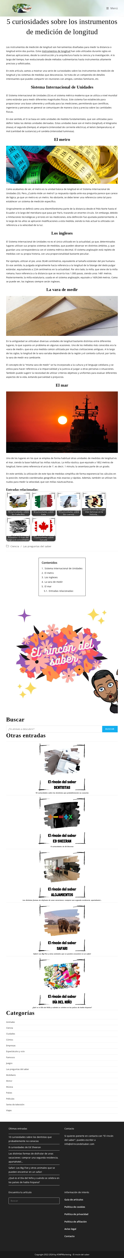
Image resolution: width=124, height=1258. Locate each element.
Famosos (10, 1057)
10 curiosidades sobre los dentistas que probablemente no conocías (62, 793)
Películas (10, 1098)
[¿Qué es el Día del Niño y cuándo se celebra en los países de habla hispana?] (62, 981)
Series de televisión (15, 1104)
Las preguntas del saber (37, 546)
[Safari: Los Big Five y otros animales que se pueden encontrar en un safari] (62, 928)
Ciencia (14, 546)
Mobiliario (11, 1075)
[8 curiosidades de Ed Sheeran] (62, 820)
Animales (10, 1022)
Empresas (11, 1045)
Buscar (109, 729)
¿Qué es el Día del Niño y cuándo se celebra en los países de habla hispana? (62, 1007)
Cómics (9, 1039)
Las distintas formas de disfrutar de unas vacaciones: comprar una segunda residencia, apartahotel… (62, 900)
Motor (9, 1080)
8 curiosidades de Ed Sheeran (62, 846)
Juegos (9, 1063)
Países (9, 1092)
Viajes (9, 1110)
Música (9, 1086)
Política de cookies (74, 1206)
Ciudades (10, 1033)
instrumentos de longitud (56, 51)
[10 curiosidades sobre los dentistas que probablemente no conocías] (62, 767)
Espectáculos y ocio (15, 1051)
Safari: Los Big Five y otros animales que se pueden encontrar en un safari (62, 954)
